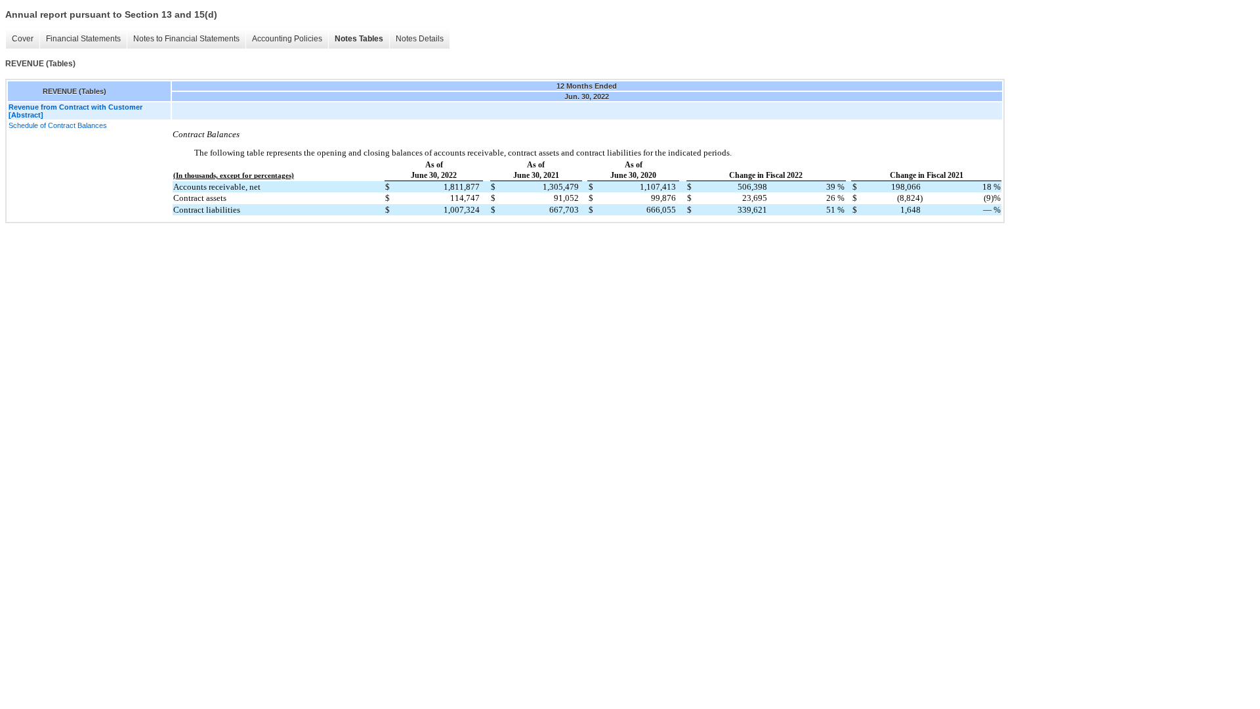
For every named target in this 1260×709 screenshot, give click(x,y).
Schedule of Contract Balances (58, 125)
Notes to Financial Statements (186, 38)
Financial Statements (83, 38)
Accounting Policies (287, 38)
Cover (22, 38)
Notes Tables (359, 38)
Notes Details (420, 38)
